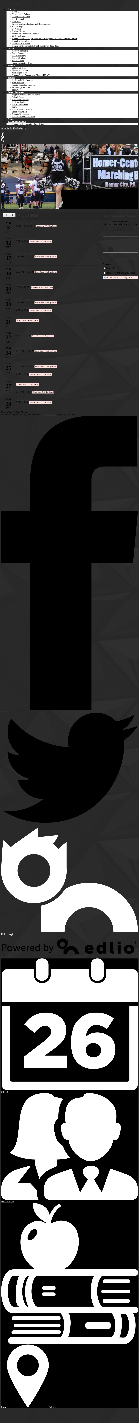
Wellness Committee (20, 36)
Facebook (2, 134)
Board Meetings (19, 55)
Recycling (16, 29)
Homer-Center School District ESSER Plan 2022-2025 (35, 46)
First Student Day (25, 381)
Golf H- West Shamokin (29, 363)
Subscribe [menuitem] (132, 215)
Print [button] (106, 215)
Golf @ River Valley (27, 348)
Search (2, 140)
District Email (18, 19)
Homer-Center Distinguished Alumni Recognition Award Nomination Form (44, 38)
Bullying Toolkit (19, 102)
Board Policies (18, 60)
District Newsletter (20, 104)
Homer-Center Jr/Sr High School (120, 277)
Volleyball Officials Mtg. (29, 223)
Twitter (2, 137)
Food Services (18, 82)
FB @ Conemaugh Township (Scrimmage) (38, 333)
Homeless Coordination (22, 41)
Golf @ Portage (24, 269)
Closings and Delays (21, 14)
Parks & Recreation (20, 114)
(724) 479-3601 (49, 414)
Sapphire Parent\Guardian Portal (26, 95)
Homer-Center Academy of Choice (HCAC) (31, 75)
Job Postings (17, 26)
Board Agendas (18, 53)
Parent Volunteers (19, 112)
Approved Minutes (20, 51)
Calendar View (131, 259)
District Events (112, 268)
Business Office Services (22, 80)
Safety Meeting (24, 284)
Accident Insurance (20, 99)
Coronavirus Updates (21, 43)
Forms (14, 107)
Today (106, 259)
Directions (16, 21)
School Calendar (19, 68)
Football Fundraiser (26, 238)
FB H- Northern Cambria (29, 399)
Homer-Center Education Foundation (28, 124)
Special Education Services (23, 85)
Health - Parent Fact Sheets (23, 116)
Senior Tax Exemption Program (25, 34)
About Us (16, 12)
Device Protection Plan (22, 109)
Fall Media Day (24, 317)
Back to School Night (27, 371)
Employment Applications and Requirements (31, 24)
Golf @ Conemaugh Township (32, 389)
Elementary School (20, 70)
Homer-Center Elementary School (120, 273)
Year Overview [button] (117, 215)
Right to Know (18, 31)
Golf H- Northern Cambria (30, 299)
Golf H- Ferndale (25, 253)
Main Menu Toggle (9, 5)
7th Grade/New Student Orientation (34, 307)
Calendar (53, 1407)
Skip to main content (10, 2)
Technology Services (21, 87)
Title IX (15, 90)
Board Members (19, 58)
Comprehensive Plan (21, 16)
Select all (134, 281)
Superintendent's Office (22, 63)
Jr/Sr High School (19, 73)
